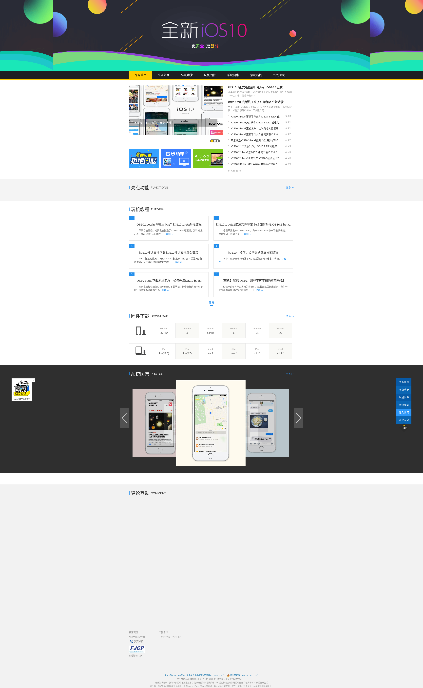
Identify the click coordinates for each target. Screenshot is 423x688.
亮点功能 (187, 75)
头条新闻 (164, 75)
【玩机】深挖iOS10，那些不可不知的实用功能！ (253, 280)
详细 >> (169, 234)
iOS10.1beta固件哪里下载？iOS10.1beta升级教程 (169, 224)
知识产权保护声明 (137, 636)
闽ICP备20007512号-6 (175, 675)
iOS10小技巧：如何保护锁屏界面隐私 (253, 252)
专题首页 (140, 75)
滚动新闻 (256, 75)
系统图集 (233, 75)
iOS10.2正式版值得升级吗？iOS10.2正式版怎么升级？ (258, 87)
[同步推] (144, 158)
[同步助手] (176, 158)
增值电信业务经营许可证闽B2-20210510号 (205, 675)
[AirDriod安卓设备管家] (208, 158)
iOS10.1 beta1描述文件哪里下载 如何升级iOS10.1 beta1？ (253, 224)
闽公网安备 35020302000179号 (244, 675)
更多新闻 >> (235, 171)
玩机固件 (210, 75)
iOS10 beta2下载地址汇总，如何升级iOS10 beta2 (169, 280)
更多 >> (290, 187)
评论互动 (279, 75)
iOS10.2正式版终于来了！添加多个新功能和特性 (258, 102)
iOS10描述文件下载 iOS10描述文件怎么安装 (168, 252)
